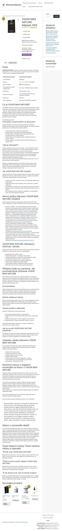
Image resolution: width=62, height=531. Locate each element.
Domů (3, 16)
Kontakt (24, 6)
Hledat (47, 14)
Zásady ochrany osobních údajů (29, 3)
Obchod (40, 3)
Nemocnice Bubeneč (51, 52)
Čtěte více (15, 500)
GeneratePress (24, 522)
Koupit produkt (27, 54)
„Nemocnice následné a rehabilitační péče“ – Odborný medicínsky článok (52, 49)
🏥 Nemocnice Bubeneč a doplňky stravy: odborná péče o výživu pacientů (52, 32)
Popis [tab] (5, 62)
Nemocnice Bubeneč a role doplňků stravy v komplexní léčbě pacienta (52, 44)
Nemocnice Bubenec (13, 5)
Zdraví (7, 16)
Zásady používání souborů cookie (35, 6)
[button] (18, 20)
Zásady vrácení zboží (48, 3)
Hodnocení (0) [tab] (12, 62)
